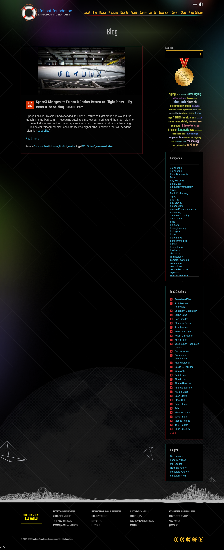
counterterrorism (179, 269)
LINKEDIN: (134, 512)
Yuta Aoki (180, 371)
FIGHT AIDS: (57, 521)
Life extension (190, 126)
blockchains (176, 247)
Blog (94, 12)
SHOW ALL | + (174, 433)
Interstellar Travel (195, 122)
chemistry (175, 253)
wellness (192, 145)
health (177, 117)
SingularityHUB (178, 475)
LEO (87, 147)
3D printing (176, 168)
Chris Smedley (182, 429)
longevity (183, 130)
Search (199, 54)
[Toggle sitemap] (195, 4)
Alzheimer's (183, 95)
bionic (173, 234)
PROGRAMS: (173, 521)
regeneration (176, 137)
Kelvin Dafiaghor (184, 335)
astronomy (176, 212)
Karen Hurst (181, 339)
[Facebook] (176, 539)
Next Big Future (178, 467)
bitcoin (188, 106)
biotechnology (177, 106)
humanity (200, 118)
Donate (143, 12)
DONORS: (133, 516)
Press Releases (196, 12)
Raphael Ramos (183, 387)
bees (172, 221)
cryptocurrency (187, 110)
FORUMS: (133, 526)
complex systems (179, 259)
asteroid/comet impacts (183, 209)
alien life (174, 199)
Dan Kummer (182, 351)
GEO (83, 147)
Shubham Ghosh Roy (186, 310)
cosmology (176, 266)
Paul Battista (181, 327)
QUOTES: (172, 526)
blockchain (196, 106)
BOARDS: (172, 516)
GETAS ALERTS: (174, 512)
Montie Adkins (182, 420)
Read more (32, 138)
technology (193, 141)
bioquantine (192, 98)
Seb (177, 408)
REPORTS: (95, 521)
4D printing (176, 171)
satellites (71, 147)
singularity (197, 138)
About (87, 12)
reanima (181, 133)
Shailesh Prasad (183, 323)
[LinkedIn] (188, 539)
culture (195, 110)
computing (176, 263)
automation (176, 218)
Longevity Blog (178, 460)
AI (177, 94)
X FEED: (56, 516)
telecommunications (104, 147)
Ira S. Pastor (181, 424)
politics (174, 134)
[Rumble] (201, 539)
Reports (124, 12)
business (54, 147)
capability (43, 130)
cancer (179, 110)
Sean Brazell (181, 395)
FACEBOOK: (57, 512)
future (191, 113)
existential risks (175, 113)
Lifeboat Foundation (39, 539)
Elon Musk (63, 147)
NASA (192, 130)
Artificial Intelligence (179, 98)
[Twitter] (182, 539)
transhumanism (179, 145)
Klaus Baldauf (182, 362)
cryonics (174, 272)
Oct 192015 (30, 105)
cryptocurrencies (179, 275)
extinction (184, 114)
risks (192, 138)
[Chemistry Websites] (184, 73)
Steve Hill (180, 400)
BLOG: (93, 516)
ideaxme (171, 122)
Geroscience (176, 456)
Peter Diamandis (179, 174)
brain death (172, 110)
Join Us (152, 12)
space (173, 141)
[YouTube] (194, 539)
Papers (133, 12)
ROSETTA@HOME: (60, 526)
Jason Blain (181, 416)
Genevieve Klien (183, 299)
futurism (198, 114)
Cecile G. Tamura (184, 366)
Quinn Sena (181, 315)
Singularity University (181, 186)
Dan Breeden (181, 319)
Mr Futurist (176, 463)
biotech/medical (179, 240)
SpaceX (92, 147)
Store (183, 12)
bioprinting (176, 237)
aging (172, 94)
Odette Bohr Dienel (41, 147)
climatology (176, 256)
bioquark (179, 102)
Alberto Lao (181, 379)
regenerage (192, 133)
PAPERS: (94, 526)
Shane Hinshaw (183, 383)
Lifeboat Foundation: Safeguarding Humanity (46, 12)
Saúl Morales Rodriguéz (182, 305)
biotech (192, 102)
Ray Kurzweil (177, 180)
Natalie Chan (181, 391)
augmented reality (179, 215)
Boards (102, 12)
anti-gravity (176, 202)
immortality (181, 121)
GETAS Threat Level (31, 517)
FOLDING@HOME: (137, 521)
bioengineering (178, 228)
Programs (113, 12)
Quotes (175, 12)
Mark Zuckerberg (179, 193)
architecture (176, 205)
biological (175, 231)
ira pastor (176, 125)
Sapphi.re (68, 539)
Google (170, 118)
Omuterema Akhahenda (181, 357)
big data (174, 225)
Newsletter (163, 12)
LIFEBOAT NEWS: (97, 512)
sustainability (181, 142)
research (187, 138)
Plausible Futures (179, 471)
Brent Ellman (181, 404)
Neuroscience (198, 130)
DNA (172, 177)
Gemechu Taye (183, 331)
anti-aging (194, 94)
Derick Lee (180, 375)
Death (199, 110)
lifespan (172, 130)
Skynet (173, 190)
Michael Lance (182, 412)
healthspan (189, 118)
